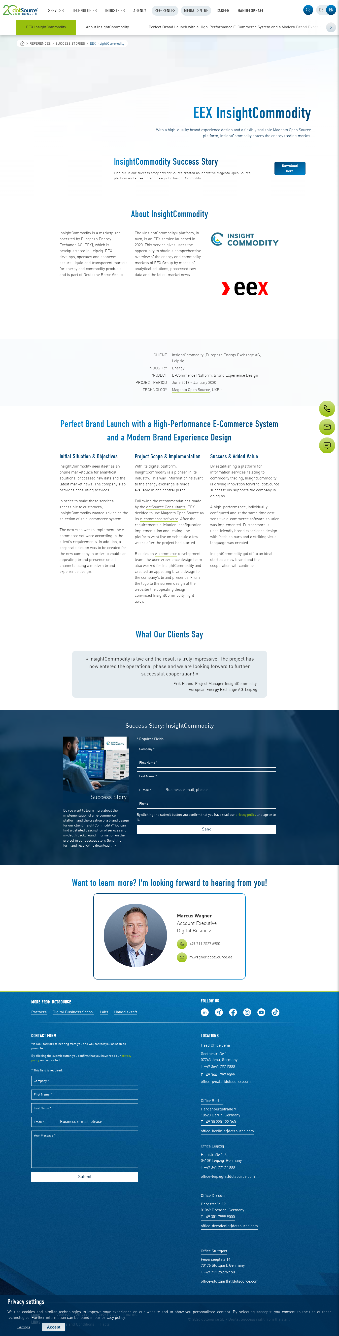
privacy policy (113, 1318)
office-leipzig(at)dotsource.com (228, 1177)
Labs (104, 1012)
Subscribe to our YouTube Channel (261, 1012)
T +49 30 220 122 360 (218, 1122)
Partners (39, 1012)
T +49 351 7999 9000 (218, 1217)
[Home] (22, 43)
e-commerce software (159, 519)
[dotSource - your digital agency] (20, 10)
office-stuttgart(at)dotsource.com (230, 1282)
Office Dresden (214, 1196)
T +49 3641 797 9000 (218, 1067)
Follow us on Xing (219, 1012)
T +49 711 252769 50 (218, 1272)
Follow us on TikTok (275, 1012)
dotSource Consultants (166, 507)
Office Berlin (212, 1101)
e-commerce (166, 554)
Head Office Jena (215, 1046)
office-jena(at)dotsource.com (226, 1082)
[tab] (321, 10)
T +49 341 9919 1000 (218, 1168)
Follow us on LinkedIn (205, 1012)
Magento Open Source (191, 390)
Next (331, 27)
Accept (53, 1327)
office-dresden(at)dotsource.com (229, 1226)
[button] (308, 10)
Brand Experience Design (236, 376)
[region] (169, 27)
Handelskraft (125, 1012)
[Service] (326, 436)
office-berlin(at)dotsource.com (227, 1131)
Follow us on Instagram (247, 1012)
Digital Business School (73, 1012)
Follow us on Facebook (233, 1012)
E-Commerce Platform (192, 376)
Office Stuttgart (214, 1251)
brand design (183, 572)
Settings (23, 1327)
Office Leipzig (212, 1146)
